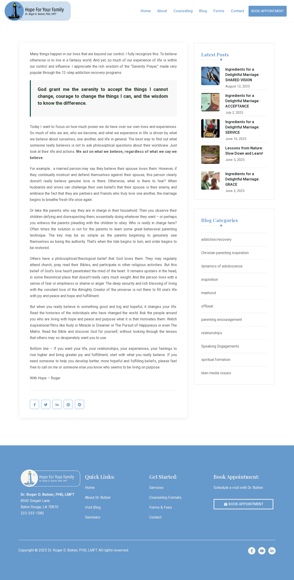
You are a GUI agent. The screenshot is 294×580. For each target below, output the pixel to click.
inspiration (209, 279)
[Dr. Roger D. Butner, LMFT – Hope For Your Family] (38, 10)
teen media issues (216, 373)
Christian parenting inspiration (225, 253)
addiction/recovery (216, 239)
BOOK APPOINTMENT (267, 11)
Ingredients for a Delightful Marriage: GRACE (242, 179)
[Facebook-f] (251, 550)
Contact (237, 11)
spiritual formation (215, 359)
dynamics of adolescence (222, 266)
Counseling (183, 11)
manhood (208, 293)
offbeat (207, 306)
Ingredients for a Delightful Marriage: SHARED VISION (242, 74)
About (162, 11)
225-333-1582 (32, 513)
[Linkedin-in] (272, 550)
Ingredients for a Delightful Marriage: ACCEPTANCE (242, 100)
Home (146, 11)
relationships (211, 333)
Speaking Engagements (220, 346)
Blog (203, 11)
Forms (218, 11)
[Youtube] (262, 550)
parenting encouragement (221, 319)
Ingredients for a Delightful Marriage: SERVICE (242, 127)
